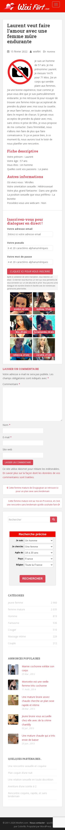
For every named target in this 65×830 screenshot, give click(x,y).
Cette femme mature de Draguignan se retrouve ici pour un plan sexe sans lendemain (33, 489)
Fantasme (13, 623)
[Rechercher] (53, 519)
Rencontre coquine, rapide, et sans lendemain (27, 794)
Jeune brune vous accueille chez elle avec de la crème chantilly (36, 720)
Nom (6, 425)
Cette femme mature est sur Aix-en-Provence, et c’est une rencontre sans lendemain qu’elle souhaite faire (33, 502)
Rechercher (32, 578)
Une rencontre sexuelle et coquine (27, 766)
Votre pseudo (15, 242)
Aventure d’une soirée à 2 (22, 786)
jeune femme (15, 602)
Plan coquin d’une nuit (20, 772)
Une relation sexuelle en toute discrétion (30, 779)
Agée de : (19, 552)
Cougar (12, 629)
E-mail (7, 437)
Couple (12, 643)
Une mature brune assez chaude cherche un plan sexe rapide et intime (38, 701)
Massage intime (17, 636)
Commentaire (11, 384)
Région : (20, 565)
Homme (51, 51)
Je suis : (20, 540)
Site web (7, 449)
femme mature (16, 609)
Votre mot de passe (19, 256)
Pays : (21, 559)
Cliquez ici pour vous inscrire (30, 271)
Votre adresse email (19, 228)
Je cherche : (18, 546)
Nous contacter (37, 822)
